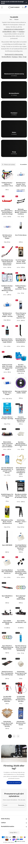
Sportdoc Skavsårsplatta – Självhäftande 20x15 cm (21, 444)
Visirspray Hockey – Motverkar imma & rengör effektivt (7, 340)
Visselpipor (15, 57)
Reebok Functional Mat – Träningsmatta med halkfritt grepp (7, 673)
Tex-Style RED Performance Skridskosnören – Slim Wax (21, 699)
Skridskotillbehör (6, 57)
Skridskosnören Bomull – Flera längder (7, 393)
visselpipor (22, 31)
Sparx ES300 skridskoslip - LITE (20, 621)
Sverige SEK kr (13, 832)
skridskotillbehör (7, 31)
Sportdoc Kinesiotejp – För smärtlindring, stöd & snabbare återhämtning (20, 368)
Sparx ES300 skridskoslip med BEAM (7, 622)
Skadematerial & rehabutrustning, (14, 54)
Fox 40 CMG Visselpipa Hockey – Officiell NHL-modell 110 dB (21, 572)
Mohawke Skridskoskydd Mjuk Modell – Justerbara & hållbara (21, 212)
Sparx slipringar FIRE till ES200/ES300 (21, 597)
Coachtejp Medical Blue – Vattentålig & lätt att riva (7, 571)
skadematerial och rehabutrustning (13, 29)
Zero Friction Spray (21, 235)
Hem (11, 19)
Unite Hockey (11, 842)
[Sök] (23, 7)
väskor (14, 31)
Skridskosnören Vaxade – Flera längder (7, 236)
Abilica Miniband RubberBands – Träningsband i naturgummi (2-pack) (21, 471)
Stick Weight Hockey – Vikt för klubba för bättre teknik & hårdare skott (7, 262)
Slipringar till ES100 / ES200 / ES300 (21, 392)
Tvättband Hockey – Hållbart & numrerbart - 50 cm (20, 287)
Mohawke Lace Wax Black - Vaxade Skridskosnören (7, 521)
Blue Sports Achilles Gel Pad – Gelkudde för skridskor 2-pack (21, 496)
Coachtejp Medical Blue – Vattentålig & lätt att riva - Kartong (20, 547)
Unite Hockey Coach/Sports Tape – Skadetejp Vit (21, 673)
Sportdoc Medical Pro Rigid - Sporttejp (7, 417)
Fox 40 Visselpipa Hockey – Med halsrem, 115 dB (21, 261)
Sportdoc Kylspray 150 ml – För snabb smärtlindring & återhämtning (20, 648)
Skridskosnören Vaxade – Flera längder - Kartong (21, 184)
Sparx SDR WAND (7, 545)
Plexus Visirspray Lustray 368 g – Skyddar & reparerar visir (21, 315)
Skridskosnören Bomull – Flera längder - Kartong (7, 314)
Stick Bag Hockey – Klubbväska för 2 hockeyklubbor (21, 340)
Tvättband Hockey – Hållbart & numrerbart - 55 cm (7, 184)
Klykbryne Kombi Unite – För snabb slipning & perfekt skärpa (7, 367)
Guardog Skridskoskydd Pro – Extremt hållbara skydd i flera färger (7, 212)
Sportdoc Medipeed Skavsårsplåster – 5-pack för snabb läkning (7, 470)
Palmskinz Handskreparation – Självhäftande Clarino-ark (21, 419)
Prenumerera (21, 805)
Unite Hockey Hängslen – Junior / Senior (21, 521)
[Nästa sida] (18, 736)
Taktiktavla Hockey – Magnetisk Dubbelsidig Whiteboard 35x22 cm (7, 289)
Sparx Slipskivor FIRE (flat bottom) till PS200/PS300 (7, 647)
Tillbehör (16, 19)
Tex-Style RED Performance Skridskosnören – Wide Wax (7, 699)
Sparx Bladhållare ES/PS (7, 596)
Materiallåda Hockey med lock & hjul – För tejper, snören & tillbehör (7, 444)
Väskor (20, 57)
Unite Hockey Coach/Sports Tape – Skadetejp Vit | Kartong (7, 724)
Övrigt (24, 57)
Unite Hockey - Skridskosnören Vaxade (21, 723)
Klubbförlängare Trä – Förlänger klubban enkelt (7, 496)
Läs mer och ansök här (14, 782)
